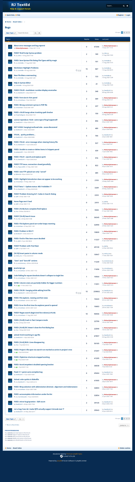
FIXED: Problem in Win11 (24, 231)
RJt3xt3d (18, 174)
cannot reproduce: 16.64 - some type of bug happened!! (36, 120)
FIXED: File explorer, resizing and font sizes (31, 298)
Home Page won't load (23, 201)
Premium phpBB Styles (74, 454)
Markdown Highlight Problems (26, 68)
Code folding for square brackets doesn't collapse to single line (38, 275)
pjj (19, 285)
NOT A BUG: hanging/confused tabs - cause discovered (35, 127)
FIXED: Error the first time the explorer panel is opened (35, 305)
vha (17, 211)
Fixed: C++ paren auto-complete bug (28, 372)
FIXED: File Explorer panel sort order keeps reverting (34, 224)
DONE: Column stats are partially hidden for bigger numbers (38, 283)
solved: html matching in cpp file (27, 335)
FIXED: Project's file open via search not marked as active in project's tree (43, 350)
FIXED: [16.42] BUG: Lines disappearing (29, 342)
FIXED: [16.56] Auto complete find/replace (30, 209)
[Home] (18, 6)
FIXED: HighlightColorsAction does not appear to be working (38, 179)
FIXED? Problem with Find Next (26, 246)
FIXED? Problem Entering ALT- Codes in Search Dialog (35, 194)
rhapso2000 (21, 167)
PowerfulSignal (20, 115)
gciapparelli (19, 152)
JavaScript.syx (19, 268)
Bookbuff (18, 234)
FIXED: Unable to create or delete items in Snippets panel (36, 149)
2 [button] (124, 32)
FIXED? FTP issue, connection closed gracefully (32, 164)
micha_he (19, 256)
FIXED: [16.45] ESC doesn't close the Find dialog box (34, 327)
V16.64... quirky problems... (25, 134)
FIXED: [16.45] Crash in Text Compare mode (31, 320)
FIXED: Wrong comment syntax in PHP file (30, 105)
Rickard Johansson (22, 48)
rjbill (17, 196)
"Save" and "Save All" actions (25, 260)
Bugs (7, 27)
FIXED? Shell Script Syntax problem (28, 53)
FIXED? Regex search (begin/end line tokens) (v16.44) (34, 313)
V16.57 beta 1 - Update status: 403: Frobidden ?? (33, 186)
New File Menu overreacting (25, 75)
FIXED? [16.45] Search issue (24, 216)
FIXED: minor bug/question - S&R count (29, 401)
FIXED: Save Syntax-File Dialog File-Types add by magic (35, 60)
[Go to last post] (117, 46)
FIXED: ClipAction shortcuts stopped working (32, 357)
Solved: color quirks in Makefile (26, 379)
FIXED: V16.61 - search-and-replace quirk (30, 157)
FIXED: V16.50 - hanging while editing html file (32, 290)
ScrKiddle (21, 63)
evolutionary (22, 263)
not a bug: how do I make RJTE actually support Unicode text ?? (39, 409)
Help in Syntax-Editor (22, 83)
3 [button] (126, 32)
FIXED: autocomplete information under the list (33, 394)
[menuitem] (17, 15)
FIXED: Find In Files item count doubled (29, 238)
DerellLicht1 (21, 93)
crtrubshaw (21, 100)
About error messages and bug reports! (29, 45)
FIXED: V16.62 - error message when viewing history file (36, 142)
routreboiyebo (22, 397)
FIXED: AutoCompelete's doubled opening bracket (34, 364)
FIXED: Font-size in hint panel (25, 97)
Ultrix (19, 56)
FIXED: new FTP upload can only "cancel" (30, 172)
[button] (129, 32)
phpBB (59, 461)
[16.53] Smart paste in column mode (28, 253)
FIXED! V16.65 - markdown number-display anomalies (35, 90)
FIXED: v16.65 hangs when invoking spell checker (33, 112)
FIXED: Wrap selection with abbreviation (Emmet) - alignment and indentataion (46, 387)
